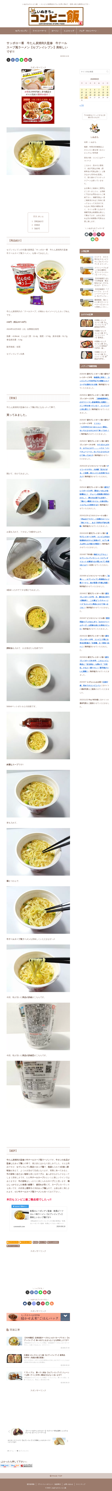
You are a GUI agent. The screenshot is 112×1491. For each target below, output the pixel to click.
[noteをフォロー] (38, 1303)
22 (103, 95)
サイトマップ (80, 1484)
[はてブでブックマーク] (17, 60)
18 (86, 95)
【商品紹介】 (39, 221)
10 (82, 92)
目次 (35, 216)
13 (94, 92)
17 (82, 95)
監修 (36, 1242)
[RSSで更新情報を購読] (52, 1303)
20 (94, 95)
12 (90, 92)
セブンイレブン (13, 1242)
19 (90, 95)
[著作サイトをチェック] (25, 1303)
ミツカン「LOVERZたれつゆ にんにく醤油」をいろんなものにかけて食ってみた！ (94, 426)
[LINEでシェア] (21, 60)
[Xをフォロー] (29, 1303)
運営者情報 (30, 1484)
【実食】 (37, 225)
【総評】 (37, 228)
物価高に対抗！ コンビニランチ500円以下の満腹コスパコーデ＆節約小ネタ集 (95, 380)
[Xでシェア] (8, 60)
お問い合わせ (68, 1484)
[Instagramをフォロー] (34, 1303)
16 (107, 92)
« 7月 (82, 105)
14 (99, 92)
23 (107, 95)
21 (99, 95)
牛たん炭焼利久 (53, 1242)
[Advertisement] (38, 193)
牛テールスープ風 (14, 1246)
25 (86, 97)
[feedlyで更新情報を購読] (47, 1303)
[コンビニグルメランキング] (26, 1465)
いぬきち (95, 137)
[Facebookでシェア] (13, 60)
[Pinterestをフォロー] (43, 1303)
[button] (30, 60)
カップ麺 (43, 1242)
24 (82, 97)
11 (86, 92)
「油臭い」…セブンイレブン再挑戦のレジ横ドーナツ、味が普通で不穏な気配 (95, 579)
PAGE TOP (57, 1476)
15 (103, 92)
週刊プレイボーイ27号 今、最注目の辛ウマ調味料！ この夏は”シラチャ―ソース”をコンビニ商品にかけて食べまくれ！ (95, 600)
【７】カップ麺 (26, 1242)
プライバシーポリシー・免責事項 (49, 1484)
